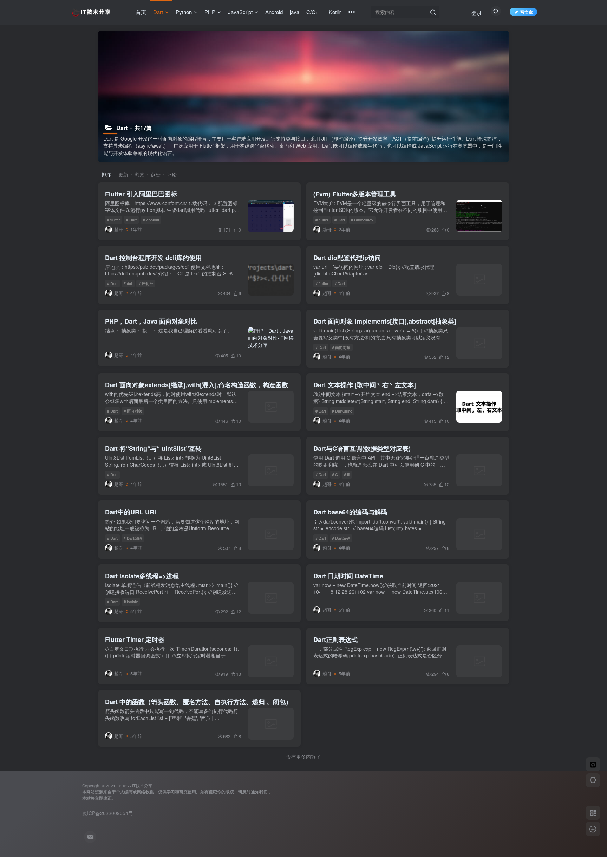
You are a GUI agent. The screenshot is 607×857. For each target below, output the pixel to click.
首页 (141, 11)
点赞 (156, 174)
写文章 (526, 12)
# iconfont (151, 219)
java (294, 11)
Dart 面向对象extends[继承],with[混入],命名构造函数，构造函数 (196, 384)
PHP (209, 11)
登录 (476, 13)
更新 (123, 174)
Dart (158, 11)
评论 (172, 174)
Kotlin (335, 11)
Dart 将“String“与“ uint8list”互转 (153, 448)
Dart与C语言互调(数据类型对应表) (362, 448)
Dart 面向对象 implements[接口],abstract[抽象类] (384, 321)
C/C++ (314, 11)
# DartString (342, 411)
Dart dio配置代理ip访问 (347, 257)
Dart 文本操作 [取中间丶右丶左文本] (364, 384)
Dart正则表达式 (335, 639)
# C (335, 474)
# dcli (128, 283)
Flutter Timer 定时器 (134, 639)
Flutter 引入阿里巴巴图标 (141, 194)
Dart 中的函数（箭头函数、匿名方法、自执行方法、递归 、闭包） (198, 701)
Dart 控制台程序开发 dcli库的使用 (153, 257)
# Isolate (131, 601)
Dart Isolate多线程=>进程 (142, 575)
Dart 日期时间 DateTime (348, 575)
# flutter (113, 219)
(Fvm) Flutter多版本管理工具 (354, 194)
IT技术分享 (142, 785)
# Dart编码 (133, 538)
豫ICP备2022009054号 (107, 813)
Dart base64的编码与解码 (350, 512)
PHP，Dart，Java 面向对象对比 (151, 321)
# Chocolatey (362, 219)
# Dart (131, 219)
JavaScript (240, 11)
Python (184, 11)
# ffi (347, 474)
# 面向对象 (341, 347)
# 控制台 (145, 283)
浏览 (139, 174)
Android (274, 11)
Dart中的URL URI (130, 512)
